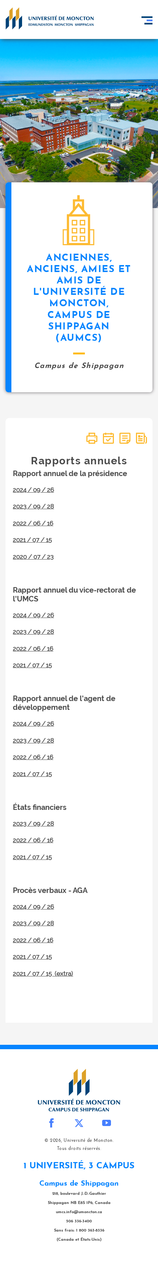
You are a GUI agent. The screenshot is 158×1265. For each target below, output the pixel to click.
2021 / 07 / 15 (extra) (43, 973)
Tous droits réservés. (79, 1149)
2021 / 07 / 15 (32, 539)
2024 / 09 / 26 (33, 489)
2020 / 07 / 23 (33, 556)
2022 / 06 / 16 (33, 523)
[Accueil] (50, 18)
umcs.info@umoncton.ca (79, 1212)
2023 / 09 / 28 (33, 506)
